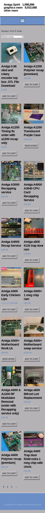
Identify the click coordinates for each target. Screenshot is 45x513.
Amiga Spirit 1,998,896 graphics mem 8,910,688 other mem (20, 7)
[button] (22, 21)
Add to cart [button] (9, 96)
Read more (31, 146)
